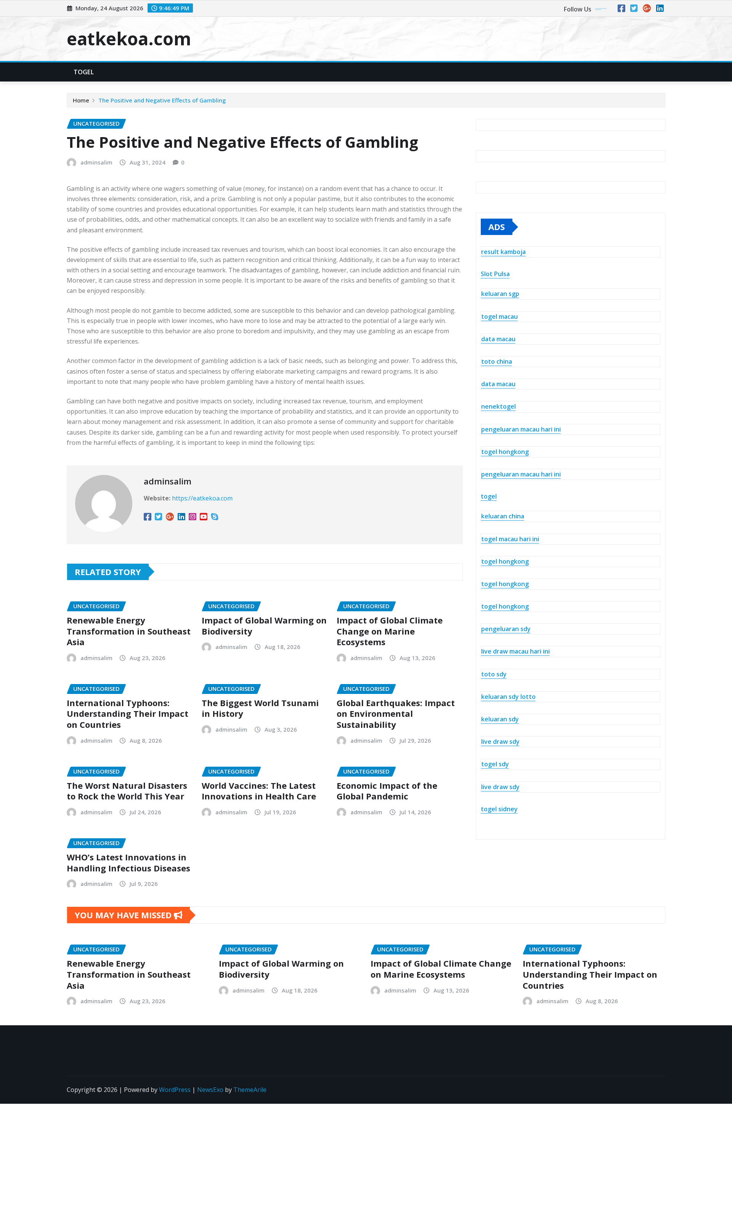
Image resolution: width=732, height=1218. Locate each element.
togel (489, 496)
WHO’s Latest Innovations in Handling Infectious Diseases (128, 862)
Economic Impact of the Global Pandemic (387, 791)
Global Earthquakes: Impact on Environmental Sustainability (396, 713)
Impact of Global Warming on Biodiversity (264, 625)
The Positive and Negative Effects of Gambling (162, 100)
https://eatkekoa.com (202, 498)
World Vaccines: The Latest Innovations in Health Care (259, 791)
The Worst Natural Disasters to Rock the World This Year (127, 791)
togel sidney (499, 809)
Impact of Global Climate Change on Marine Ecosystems (390, 630)
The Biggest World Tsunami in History (260, 708)
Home (81, 100)
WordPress (175, 1089)
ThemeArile (249, 1089)
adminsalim (96, 162)
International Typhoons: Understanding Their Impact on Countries (127, 713)
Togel (84, 72)
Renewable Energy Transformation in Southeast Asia (129, 630)
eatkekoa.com (129, 38)
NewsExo (210, 1089)
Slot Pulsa (495, 274)
